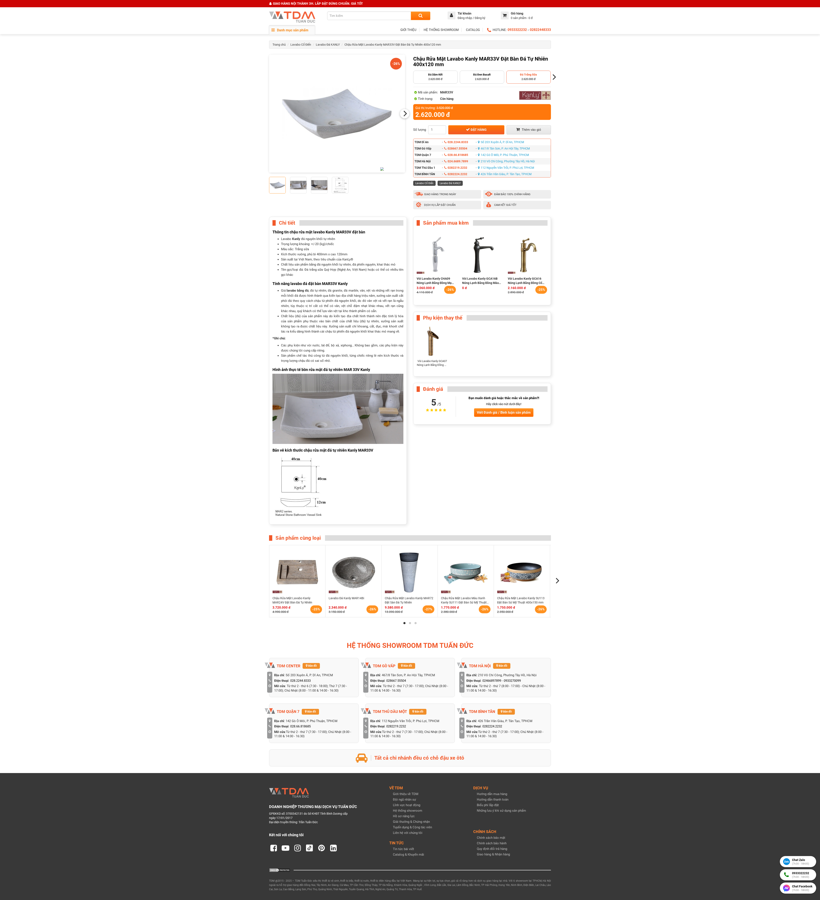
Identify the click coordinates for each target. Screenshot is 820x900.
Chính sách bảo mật (491, 838)
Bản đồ (312, 665)
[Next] (404, 113)
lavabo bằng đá (298, 290)
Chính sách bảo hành (492, 843)
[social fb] (273, 847)
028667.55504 (457, 148)
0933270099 (512, 681)
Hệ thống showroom (407, 811)
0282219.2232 (457, 167)
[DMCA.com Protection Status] (279, 870)
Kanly (296, 239)
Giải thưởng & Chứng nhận (411, 822)
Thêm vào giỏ (531, 130)
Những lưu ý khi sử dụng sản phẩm (501, 811)
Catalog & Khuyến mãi (408, 854)
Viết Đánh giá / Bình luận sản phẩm (504, 412)
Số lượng (419, 130)
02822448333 (540, 30)
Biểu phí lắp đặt (488, 805)
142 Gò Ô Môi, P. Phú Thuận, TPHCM (505, 155)
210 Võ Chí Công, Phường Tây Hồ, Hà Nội (508, 161)
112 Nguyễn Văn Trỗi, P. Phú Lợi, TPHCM (507, 167)
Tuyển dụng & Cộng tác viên (412, 827)
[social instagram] (297, 847)
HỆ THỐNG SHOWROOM (441, 30)
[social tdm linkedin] (333, 847)
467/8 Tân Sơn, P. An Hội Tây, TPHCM (505, 148)
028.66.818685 (458, 155)
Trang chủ (279, 44)
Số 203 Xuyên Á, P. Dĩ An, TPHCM (502, 142)
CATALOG (473, 30)
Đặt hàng (478, 130)
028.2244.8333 (458, 142)
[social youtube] (285, 847)
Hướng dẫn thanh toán (492, 799)
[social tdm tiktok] (309, 847)
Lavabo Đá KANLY (328, 44)
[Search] (420, 16)
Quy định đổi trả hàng (492, 849)
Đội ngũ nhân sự (404, 799)
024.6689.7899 (458, 161)
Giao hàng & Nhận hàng (493, 854)
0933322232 (517, 30)
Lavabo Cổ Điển (300, 44)
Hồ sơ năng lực (404, 816)
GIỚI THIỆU (408, 30)
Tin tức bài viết (403, 849)
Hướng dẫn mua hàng (492, 794)
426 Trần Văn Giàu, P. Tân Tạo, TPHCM (506, 174)
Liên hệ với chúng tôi (407, 833)
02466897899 (491, 681)
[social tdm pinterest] (321, 847)
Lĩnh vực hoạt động (406, 805)
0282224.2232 (457, 174)
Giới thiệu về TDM (405, 794)
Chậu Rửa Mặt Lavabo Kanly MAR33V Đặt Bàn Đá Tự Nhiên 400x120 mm (392, 44)
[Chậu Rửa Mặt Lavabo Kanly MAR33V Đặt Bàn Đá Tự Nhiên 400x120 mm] (337, 114)
